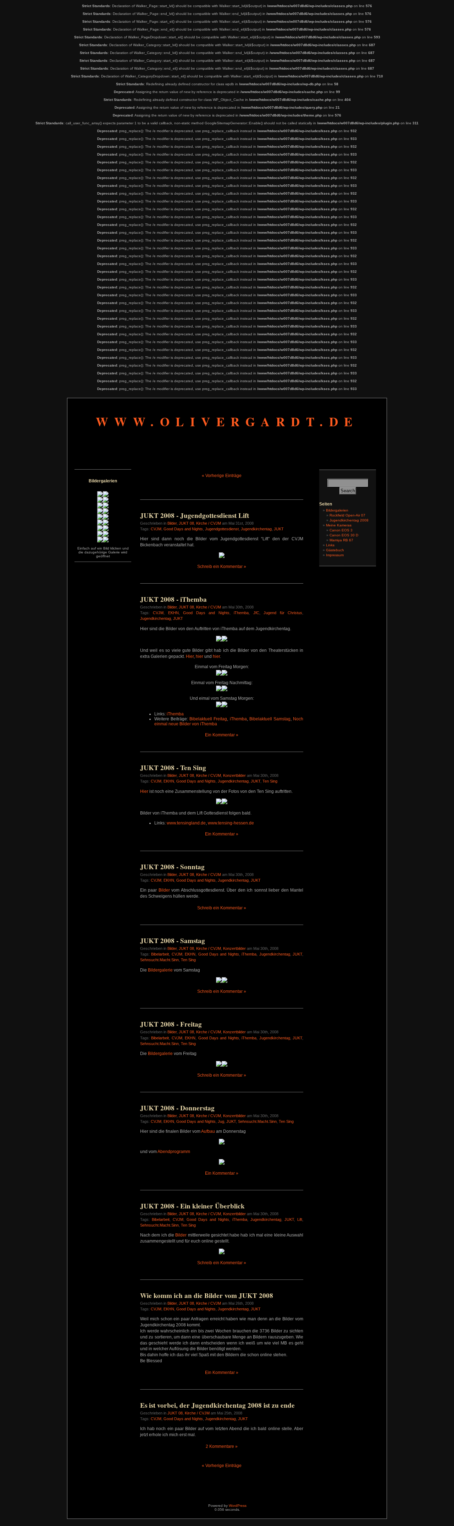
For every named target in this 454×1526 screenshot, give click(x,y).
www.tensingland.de (186, 823)
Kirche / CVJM (208, 523)
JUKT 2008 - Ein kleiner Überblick (192, 1206)
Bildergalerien (337, 510)
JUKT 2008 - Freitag (171, 1024)
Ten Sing (269, 781)
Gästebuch (335, 550)
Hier (190, 656)
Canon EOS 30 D (344, 535)
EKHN (173, 613)
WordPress (238, 1506)
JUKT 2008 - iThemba (173, 599)
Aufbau (208, 1131)
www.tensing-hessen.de (231, 823)
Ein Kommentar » (221, 734)
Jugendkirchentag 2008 (349, 520)
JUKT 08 (186, 523)
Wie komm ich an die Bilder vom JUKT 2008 (206, 1295)
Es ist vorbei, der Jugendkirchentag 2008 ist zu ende (217, 1405)
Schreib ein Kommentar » (221, 566)
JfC (256, 613)
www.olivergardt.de (227, 421)
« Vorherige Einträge (222, 475)
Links (330, 545)
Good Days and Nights (183, 529)
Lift (299, 1219)
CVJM (156, 529)
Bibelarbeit (160, 954)
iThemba (241, 613)
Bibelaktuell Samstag (269, 718)
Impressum (335, 555)
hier (199, 656)
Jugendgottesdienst (222, 529)
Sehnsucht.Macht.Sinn (159, 960)
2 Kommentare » (222, 1446)
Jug (221, 1121)
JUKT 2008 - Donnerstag (177, 1108)
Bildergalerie (160, 970)
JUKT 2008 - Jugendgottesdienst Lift (194, 515)
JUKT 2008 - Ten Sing (173, 768)
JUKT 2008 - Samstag (172, 941)
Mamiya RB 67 (341, 540)
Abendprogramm (173, 1151)
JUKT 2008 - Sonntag (172, 867)
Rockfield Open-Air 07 (347, 515)
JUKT (279, 529)
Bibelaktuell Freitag (208, 718)
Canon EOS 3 (341, 530)
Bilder (172, 523)
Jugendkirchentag (256, 529)
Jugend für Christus (283, 613)
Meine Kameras (338, 525)
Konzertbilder (234, 775)
